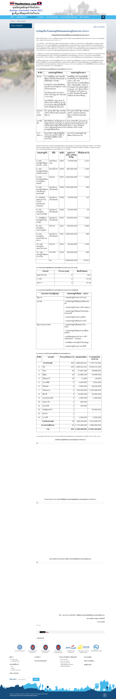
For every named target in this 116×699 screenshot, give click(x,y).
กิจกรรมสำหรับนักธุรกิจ (52, 17)
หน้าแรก (13, 21)
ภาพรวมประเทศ (14, 659)
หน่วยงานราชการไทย (65, 662)
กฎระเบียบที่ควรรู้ (21, 17)
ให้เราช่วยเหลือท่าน (84, 17)
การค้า (11, 666)
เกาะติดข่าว (41, 17)
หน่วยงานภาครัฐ (64, 659)
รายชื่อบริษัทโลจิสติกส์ (65, 666)
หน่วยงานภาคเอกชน (64, 661)
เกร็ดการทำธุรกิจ (32, 17)
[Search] (103, 17)
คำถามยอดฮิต (87, 657)
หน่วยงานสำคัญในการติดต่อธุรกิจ (69, 17)
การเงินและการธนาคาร (15, 670)
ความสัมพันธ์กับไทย (14, 661)
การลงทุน (12, 668)
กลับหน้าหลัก (40, 638)
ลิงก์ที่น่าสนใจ (87, 664)
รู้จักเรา (12, 17)
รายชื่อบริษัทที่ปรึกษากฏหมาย (66, 664)
